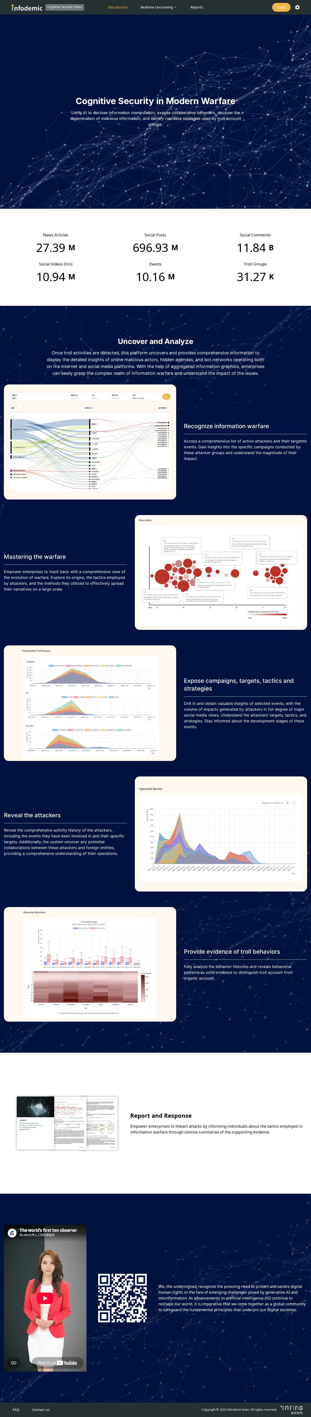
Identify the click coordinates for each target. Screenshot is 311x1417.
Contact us (41, 1409)
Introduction (118, 7)
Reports (196, 7)
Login (281, 7)
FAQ (16, 1409)
